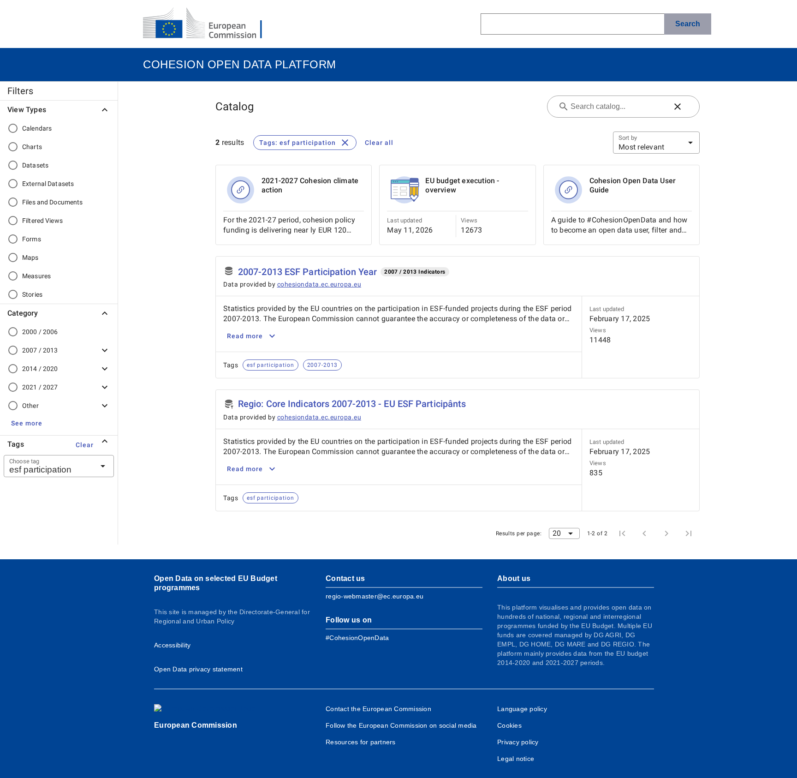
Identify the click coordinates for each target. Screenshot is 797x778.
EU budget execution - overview (462, 185)
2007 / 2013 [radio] (40, 350)
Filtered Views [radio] (42, 220)
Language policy (522, 708)
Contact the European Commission (378, 708)
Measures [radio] (36, 276)
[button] (26, 423)
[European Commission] (210, 24)
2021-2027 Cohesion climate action (310, 185)
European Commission (195, 725)
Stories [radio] (32, 294)
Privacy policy (518, 742)
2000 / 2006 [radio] (40, 331)
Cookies (509, 725)
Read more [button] (245, 336)
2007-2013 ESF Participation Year (307, 271)
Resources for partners (361, 742)
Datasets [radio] (35, 165)
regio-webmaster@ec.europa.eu (374, 596)
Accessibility (172, 645)
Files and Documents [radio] (52, 202)
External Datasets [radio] (48, 183)
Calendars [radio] (37, 128)
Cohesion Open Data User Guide (632, 185)
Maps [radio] (30, 257)
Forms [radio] (31, 239)
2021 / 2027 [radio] (40, 387)
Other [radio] (30, 405)
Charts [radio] (32, 146)
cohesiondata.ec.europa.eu (319, 284)
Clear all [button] (379, 142)
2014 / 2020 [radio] (40, 368)
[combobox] (47, 466)
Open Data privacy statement (198, 669)
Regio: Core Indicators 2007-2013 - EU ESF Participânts (352, 403)
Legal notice (515, 758)
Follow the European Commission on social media (401, 725)
